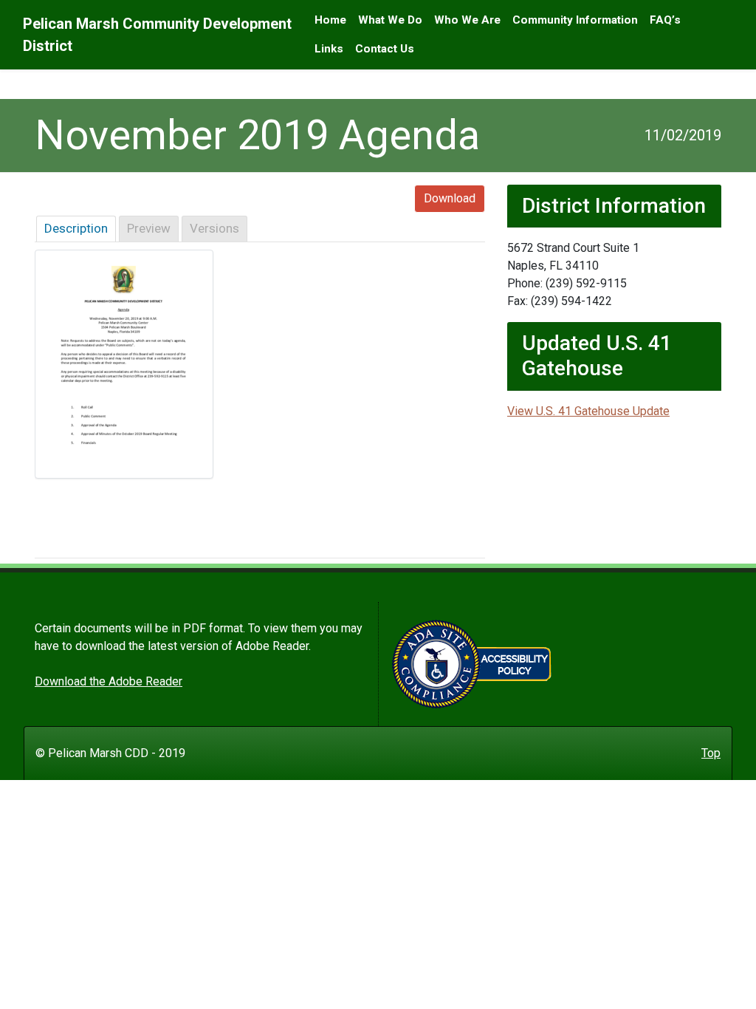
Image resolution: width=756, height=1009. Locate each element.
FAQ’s (665, 20)
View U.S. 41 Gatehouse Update (588, 411)
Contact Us (384, 48)
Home (330, 20)
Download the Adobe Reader (108, 681)
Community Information (575, 20)
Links (329, 48)
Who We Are (467, 20)
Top (711, 753)
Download (449, 198)
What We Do (390, 20)
